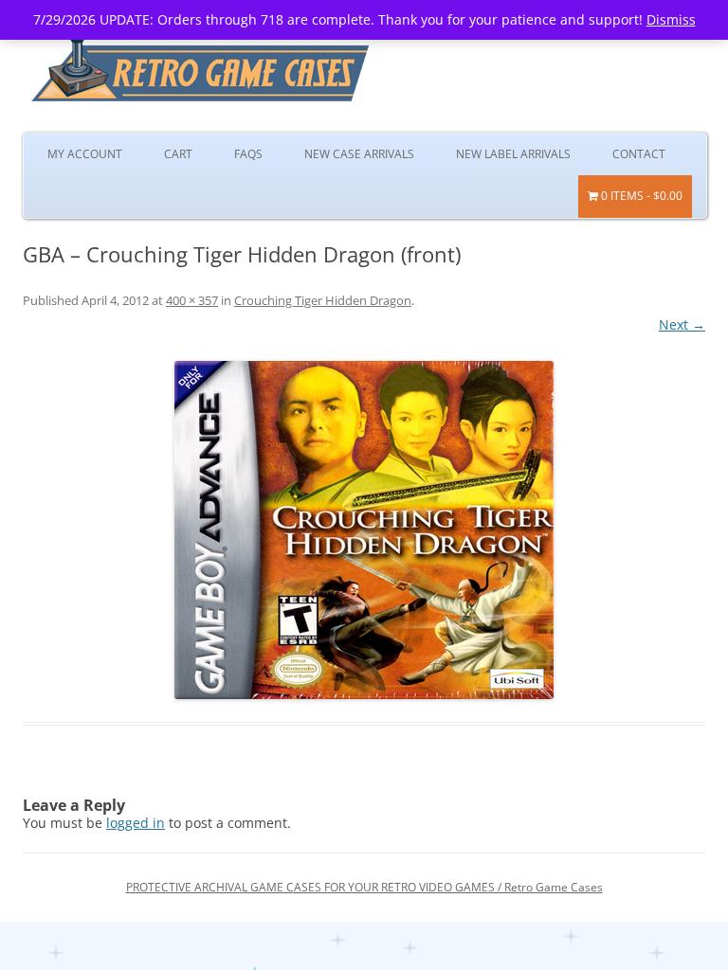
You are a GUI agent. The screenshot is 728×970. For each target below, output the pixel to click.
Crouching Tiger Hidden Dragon (322, 300)
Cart (178, 154)
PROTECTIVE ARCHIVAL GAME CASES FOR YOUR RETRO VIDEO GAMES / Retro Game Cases (364, 887)
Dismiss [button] (671, 19)
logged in (135, 823)
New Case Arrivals (359, 154)
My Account (84, 154)
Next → (682, 324)
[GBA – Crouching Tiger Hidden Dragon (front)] (364, 530)
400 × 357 (192, 300)
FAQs (248, 154)
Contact (638, 154)
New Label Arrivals (513, 154)
